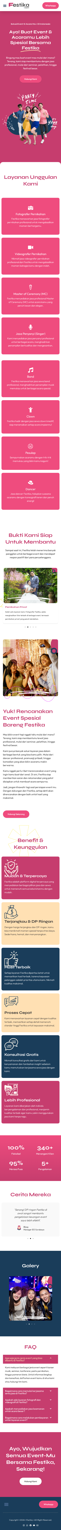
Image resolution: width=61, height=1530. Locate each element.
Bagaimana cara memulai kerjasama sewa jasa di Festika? (24, 1392)
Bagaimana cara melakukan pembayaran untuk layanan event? (26, 1418)
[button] (4, 5)
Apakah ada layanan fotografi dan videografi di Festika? (23, 1401)
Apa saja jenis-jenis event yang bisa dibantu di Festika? (23, 1359)
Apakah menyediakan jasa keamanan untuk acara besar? (24, 1410)
